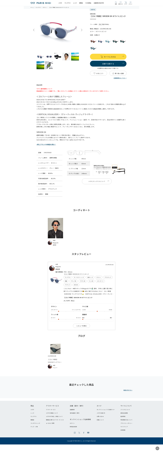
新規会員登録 (73, 426)
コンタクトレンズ (35, 423)
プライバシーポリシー (126, 423)
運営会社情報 (124, 413)
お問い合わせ (100, 416)
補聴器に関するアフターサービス (55, 420)
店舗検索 (72, 409)
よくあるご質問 (50, 423)
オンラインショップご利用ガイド (106, 409)
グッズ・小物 (34, 426)
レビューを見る (81, 326)
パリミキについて (125, 409)
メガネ (32, 409)
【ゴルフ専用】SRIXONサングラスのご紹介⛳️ (55, 362)
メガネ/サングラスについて (96, 181)
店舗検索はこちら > (120, 78)
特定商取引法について (126, 420)
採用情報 (123, 430)
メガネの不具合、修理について (54, 416)
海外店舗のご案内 (74, 413)
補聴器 (32, 420)
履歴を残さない (128, 390)
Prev (33, 30)
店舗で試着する (108, 64)
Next (81, 30)
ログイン (72, 423)
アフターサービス (51, 409)
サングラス (34, 416)
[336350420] (40, 57)
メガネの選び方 (101, 413)
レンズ (32, 413)
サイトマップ (124, 426)
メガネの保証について (52, 413)
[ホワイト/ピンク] (58, 30)
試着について (100, 420)
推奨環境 (123, 416)
